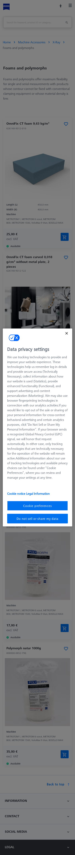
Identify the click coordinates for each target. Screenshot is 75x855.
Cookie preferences (37, 505)
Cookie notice (16, 493)
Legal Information (38, 493)
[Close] (66, 333)
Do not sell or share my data (37, 518)
